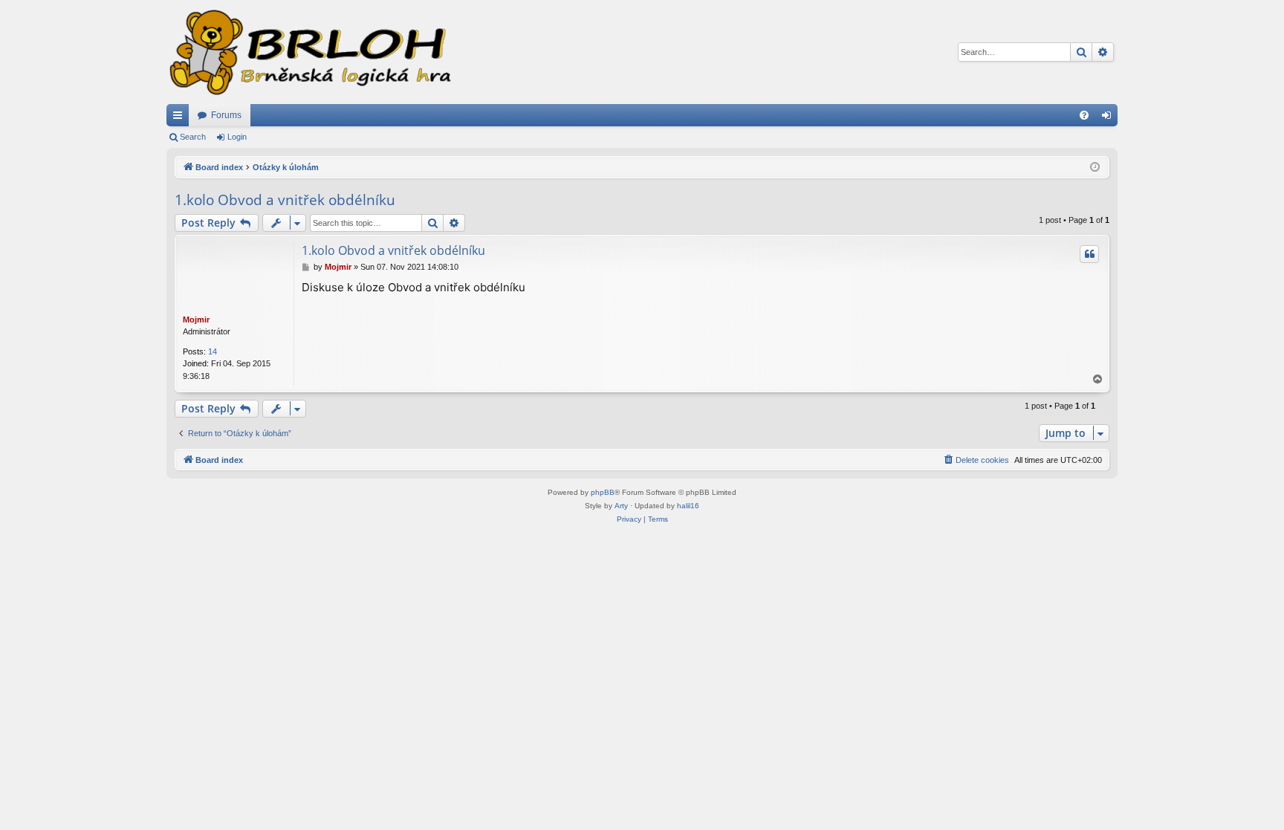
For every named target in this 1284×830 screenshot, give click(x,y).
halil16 (688, 506)
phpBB (603, 492)
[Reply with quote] (1089, 254)
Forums (226, 115)
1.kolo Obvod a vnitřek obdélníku (285, 200)
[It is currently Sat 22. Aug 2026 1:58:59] (1095, 167)
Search (193, 136)
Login (237, 136)
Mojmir (196, 319)
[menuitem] (1084, 115)
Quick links (180, 118)
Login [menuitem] (1109, 118)
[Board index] (309, 52)
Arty (621, 506)
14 (212, 351)
